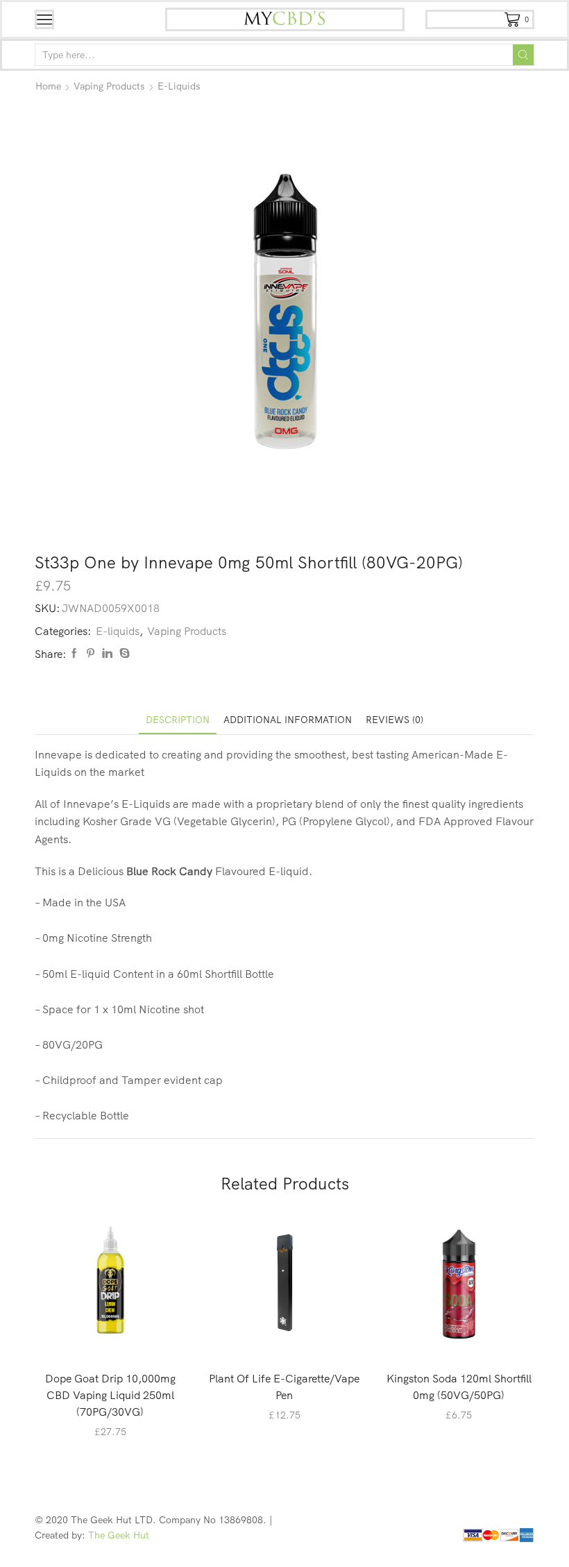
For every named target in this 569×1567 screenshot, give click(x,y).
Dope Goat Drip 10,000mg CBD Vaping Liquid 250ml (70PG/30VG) (110, 1394)
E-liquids (179, 86)
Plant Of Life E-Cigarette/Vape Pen (284, 1386)
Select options (117, 1336)
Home (48, 86)
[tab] (177, 720)
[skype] (123, 653)
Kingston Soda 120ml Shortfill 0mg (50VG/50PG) (459, 1386)
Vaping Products (109, 86)
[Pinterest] (91, 653)
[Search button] (523, 54)
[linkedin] (107, 653)
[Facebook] (74, 653)
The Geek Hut (118, 1535)
